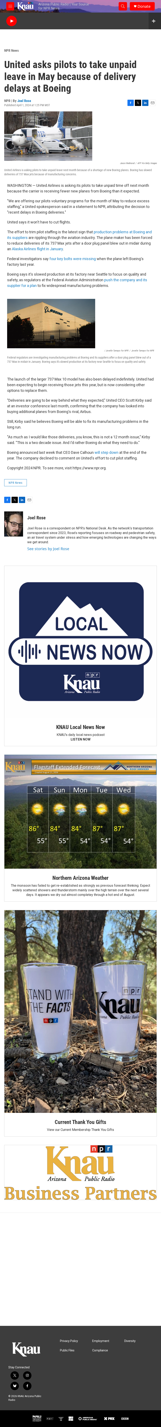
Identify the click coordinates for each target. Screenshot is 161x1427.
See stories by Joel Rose (48, 548)
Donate (144, 6)
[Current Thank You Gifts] (80, 1011)
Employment (100, 1341)
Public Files (67, 1350)
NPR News (11, 50)
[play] (11, 21)
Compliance (100, 1350)
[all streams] (155, 21)
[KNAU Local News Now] (80, 642)
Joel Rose (24, 101)
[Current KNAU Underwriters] (80, 1172)
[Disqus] (80, 1269)
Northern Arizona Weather (80, 878)
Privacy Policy (69, 1341)
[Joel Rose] (13, 524)
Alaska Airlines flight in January (37, 249)
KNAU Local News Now (80, 727)
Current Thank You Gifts (80, 1122)
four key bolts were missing (72, 259)
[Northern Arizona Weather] (80, 812)
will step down (106, 452)
